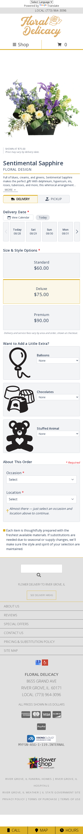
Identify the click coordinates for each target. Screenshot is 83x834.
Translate (53, 6)
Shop (23, 44)
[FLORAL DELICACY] (41, 26)
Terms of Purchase (42, 799)
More (9, 189)
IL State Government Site (61, 792)
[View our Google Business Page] (38, 664)
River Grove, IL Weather (21, 792)
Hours (71, 830)
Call (15, 830)
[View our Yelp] (45, 664)
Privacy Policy (14, 799)
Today (43, 217)
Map (43, 830)
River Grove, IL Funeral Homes (28, 779)
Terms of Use (70, 799)
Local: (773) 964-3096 (41, 694)
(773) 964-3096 (56, 10)
